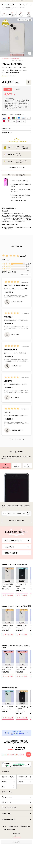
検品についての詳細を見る (16, 521)
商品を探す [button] (5, 771)
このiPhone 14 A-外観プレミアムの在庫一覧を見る (20, 196)
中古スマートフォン (10, 7)
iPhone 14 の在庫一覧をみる (19, 181)
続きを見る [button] (9, 292)
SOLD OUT (16, 842)
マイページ (8, 802)
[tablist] (16, 513)
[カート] (30, 4)
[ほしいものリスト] (27, 4)
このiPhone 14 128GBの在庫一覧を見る (21, 185)
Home (3, 7)
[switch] (29, 20)
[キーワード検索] (20, 4)
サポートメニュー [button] (7, 792)
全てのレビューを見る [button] (9, 272)
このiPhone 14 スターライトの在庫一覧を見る (20, 190)
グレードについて (23, 70)
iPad (3, 786)
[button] (9, 76)
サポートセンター (10, 797)
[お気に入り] (28, 82)
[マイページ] (23, 4)
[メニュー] (2, 4)
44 (20, 439)
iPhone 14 (22, 7)
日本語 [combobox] (14, 836)
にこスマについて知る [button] (9, 807)
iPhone (17, 7)
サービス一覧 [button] (6, 813)
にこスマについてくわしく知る (13, 755)
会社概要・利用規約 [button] (8, 819)
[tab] (4, 513)
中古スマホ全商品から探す (18, 201)
